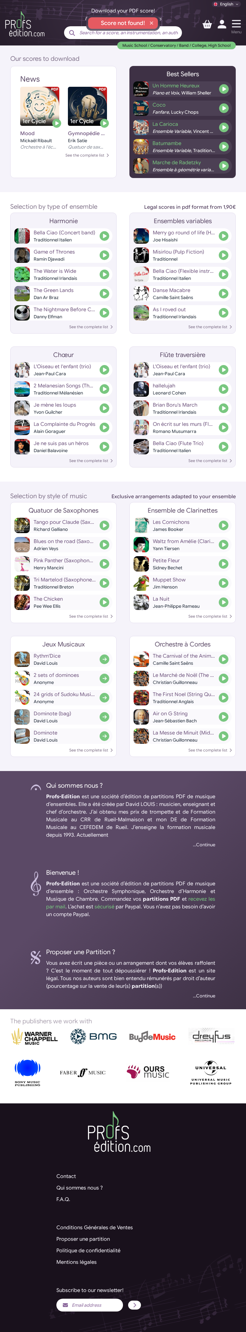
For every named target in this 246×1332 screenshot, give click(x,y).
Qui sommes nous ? (79, 1188)
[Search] (72, 33)
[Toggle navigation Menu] (236, 23)
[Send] (134, 1305)
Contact (66, 1176)
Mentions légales (76, 1262)
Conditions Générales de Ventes (94, 1227)
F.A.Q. (63, 1199)
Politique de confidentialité (88, 1250)
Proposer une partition (83, 1239)
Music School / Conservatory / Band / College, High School (176, 45)
